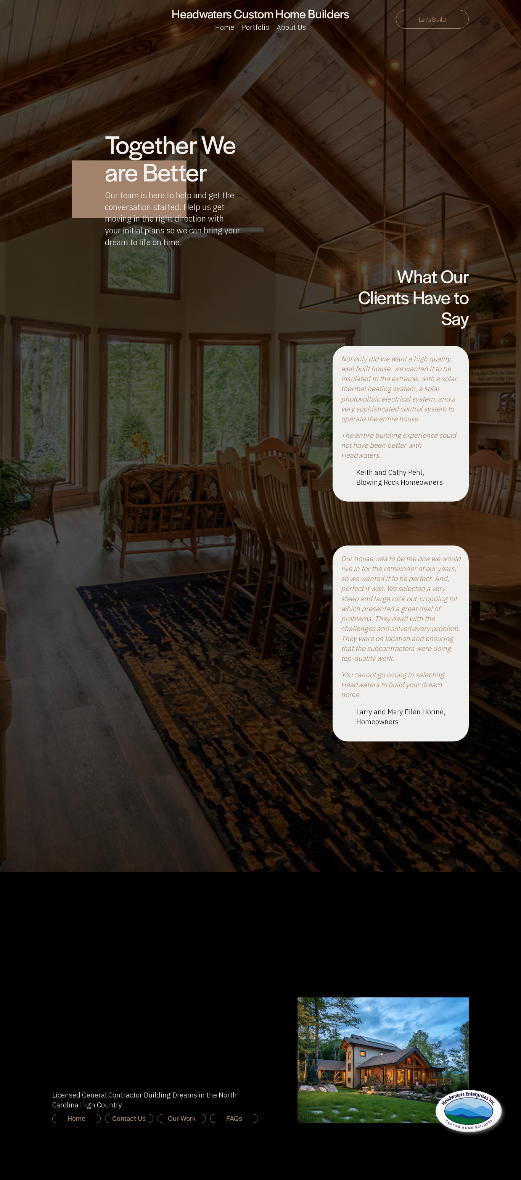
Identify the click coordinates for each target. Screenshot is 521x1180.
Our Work (182, 1118)
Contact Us (129, 1118)
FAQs (234, 1118)
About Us (291, 27)
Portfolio (255, 27)
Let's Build (432, 19)
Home (224, 27)
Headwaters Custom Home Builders (260, 13)
